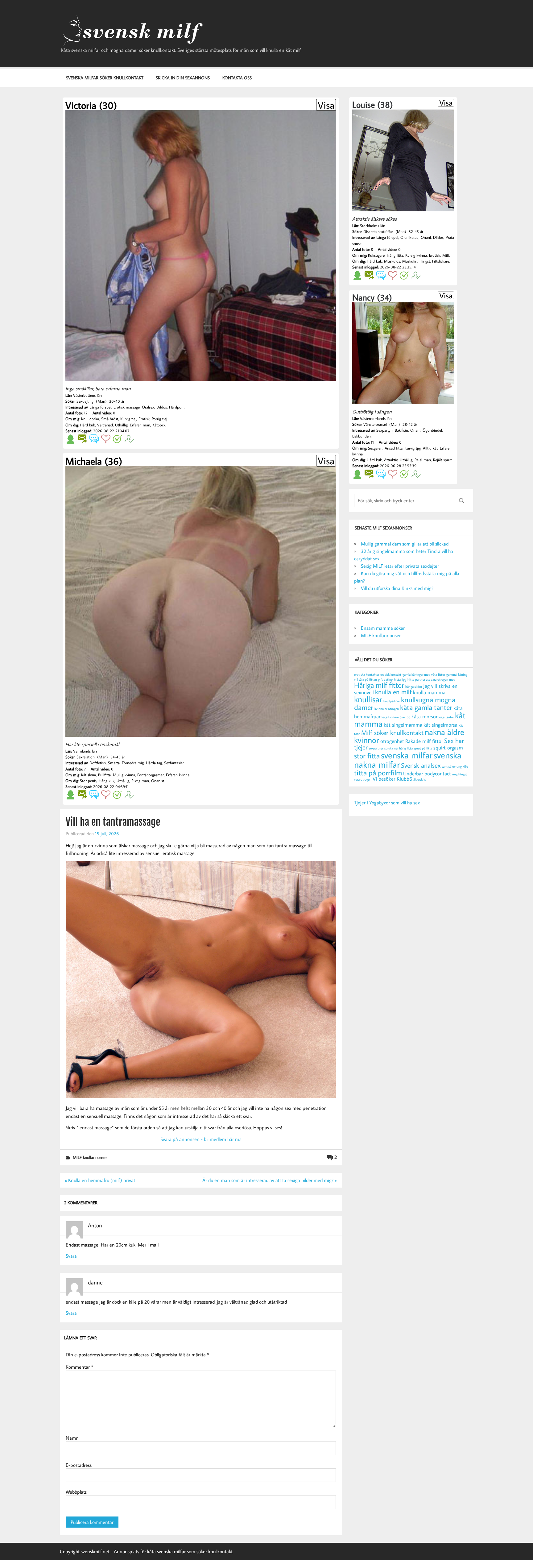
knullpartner (391, 701)
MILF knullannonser (90, 1157)
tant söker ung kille (455, 766)
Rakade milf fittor (424, 741)
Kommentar (79, 1366)
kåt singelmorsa (440, 724)
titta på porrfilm (378, 773)
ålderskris (419, 779)
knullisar (368, 699)
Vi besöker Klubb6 (392, 778)
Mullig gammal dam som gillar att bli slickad (404, 544)
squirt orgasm (448, 747)
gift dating (385, 679)
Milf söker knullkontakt (392, 732)
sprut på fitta (423, 748)
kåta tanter (446, 717)
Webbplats (76, 1491)
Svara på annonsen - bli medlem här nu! (201, 1139)
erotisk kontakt (390, 674)
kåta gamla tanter (426, 707)
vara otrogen (362, 779)
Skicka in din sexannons (183, 78)
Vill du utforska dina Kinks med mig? (397, 588)
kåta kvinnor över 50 (396, 717)
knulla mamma (429, 692)
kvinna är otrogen (386, 709)
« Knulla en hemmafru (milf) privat (100, 1180)
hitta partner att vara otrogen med (431, 679)
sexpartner (376, 748)
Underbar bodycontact (427, 773)
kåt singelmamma (403, 724)
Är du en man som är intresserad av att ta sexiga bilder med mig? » (269, 1180)
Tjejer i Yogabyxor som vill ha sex (387, 802)
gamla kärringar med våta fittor (424, 674)
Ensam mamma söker (383, 628)
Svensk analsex (420, 765)
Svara (71, 1256)
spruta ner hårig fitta (398, 748)
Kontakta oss (237, 78)
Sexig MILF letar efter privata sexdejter (400, 566)
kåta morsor (424, 716)
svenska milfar (406, 755)
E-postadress (79, 1464)
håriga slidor (413, 686)
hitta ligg (400, 679)
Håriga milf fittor (379, 685)
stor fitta (367, 756)
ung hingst (459, 774)
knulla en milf (393, 692)
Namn (72, 1437)
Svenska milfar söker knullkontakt (104, 78)
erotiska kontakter (366, 674)
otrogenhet (392, 741)
